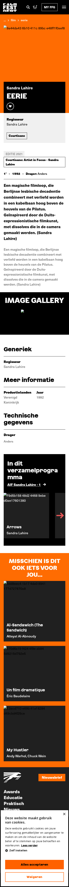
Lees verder (29, 845)
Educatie (13, 797)
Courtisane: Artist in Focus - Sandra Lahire (32, 161)
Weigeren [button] (34, 877)
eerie (24, 20)
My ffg (49, 7)
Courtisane (17, 135)
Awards (12, 791)
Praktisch (14, 803)
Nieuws (12, 809)
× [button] (64, 814)
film (13, 20)
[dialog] (34, 848)
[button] (34, 850)
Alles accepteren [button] (34, 864)
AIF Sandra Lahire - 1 (24, 484)
